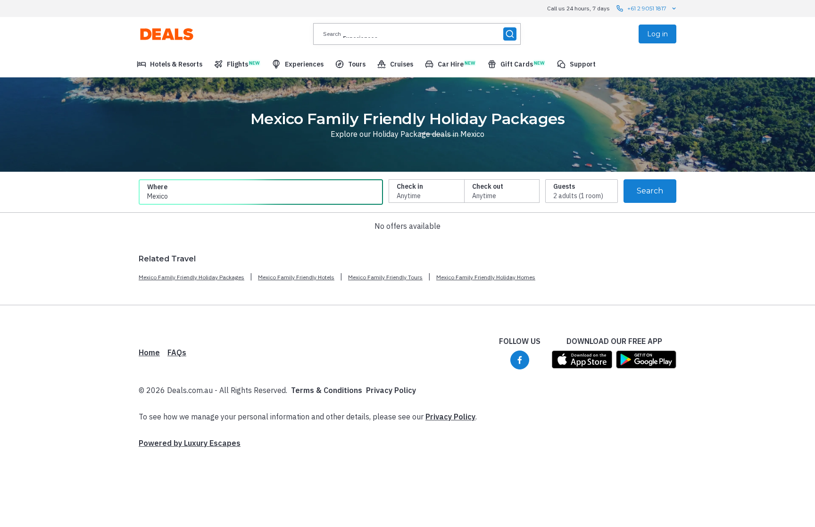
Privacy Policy (391, 390)
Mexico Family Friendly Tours (385, 277)
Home (149, 352)
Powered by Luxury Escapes (190, 443)
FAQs (176, 352)
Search (650, 190)
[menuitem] (169, 64)
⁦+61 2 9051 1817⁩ (646, 8)
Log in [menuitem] (657, 34)
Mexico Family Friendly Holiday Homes (485, 277)
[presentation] (417, 34)
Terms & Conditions (326, 390)
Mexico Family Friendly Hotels (296, 277)
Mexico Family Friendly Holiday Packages (191, 277)
